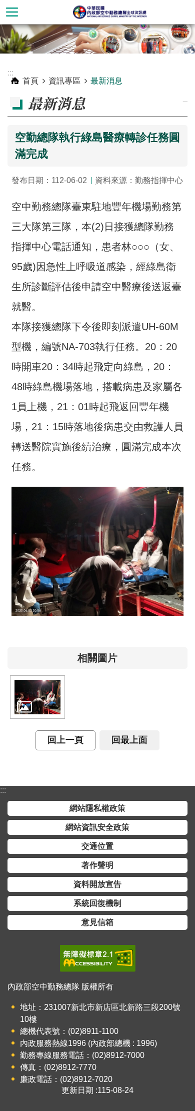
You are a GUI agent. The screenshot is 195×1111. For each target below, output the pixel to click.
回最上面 (130, 740)
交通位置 (98, 846)
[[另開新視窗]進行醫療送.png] (37, 697)
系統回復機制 (98, 903)
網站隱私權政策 (98, 808)
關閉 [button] (12, 12)
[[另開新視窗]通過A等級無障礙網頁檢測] (98, 958)
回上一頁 (66, 740)
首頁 (30, 81)
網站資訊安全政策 (98, 827)
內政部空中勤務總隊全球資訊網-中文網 (109, 12)
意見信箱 (98, 922)
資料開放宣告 (98, 884)
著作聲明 (98, 865)
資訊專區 (64, 81)
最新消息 (106, 81)
